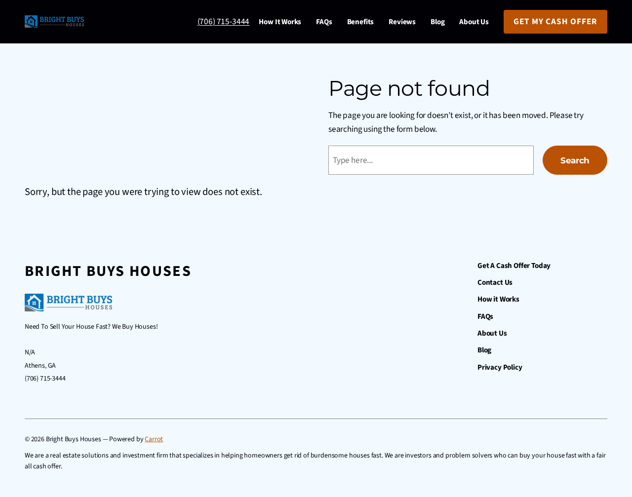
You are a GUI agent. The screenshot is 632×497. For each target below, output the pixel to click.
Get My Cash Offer (555, 21)
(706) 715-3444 (224, 21)
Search (575, 160)
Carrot (154, 439)
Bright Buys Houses (108, 271)
